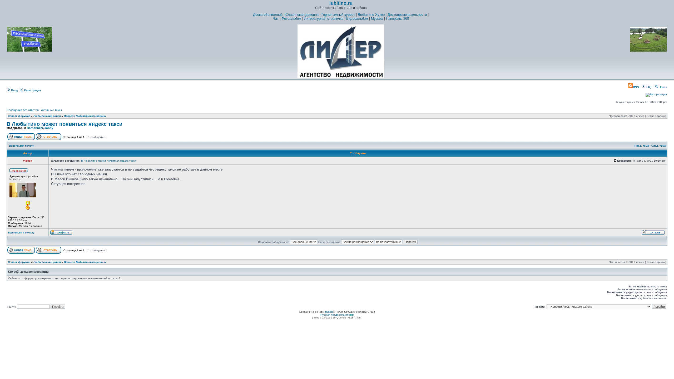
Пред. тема (642, 145)
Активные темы (51, 110)
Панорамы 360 (397, 19)
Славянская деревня (302, 15)
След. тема (658, 145)
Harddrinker (35, 127)
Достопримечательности (407, 15)
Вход (14, 90)
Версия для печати (21, 145)
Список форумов (19, 115)
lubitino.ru (341, 3)
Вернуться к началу (21, 232)
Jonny (48, 127)
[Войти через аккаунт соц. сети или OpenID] (656, 93)
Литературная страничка (323, 19)
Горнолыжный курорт (338, 15)
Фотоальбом (291, 19)
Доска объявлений (268, 15)
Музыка (377, 19)
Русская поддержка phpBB (337, 314)
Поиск (662, 87)
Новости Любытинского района (85, 115)
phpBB (329, 311)
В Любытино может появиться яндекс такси (64, 124)
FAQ (648, 87)
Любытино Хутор (371, 15)
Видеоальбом (357, 19)
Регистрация (32, 90)
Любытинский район (47, 115)
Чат (276, 19)
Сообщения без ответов (23, 110)
